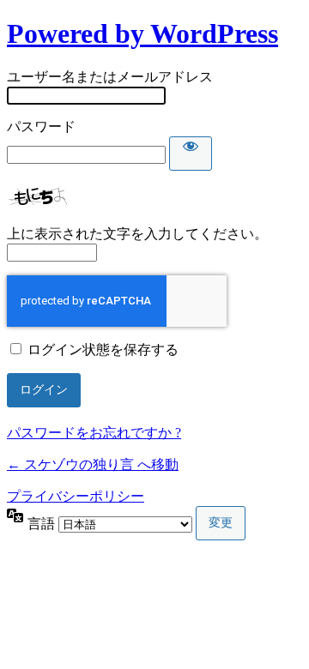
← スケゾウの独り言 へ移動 (93, 464)
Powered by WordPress (142, 33)
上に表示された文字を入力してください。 (137, 233)
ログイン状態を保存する (103, 349)
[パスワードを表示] (190, 153)
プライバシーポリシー (75, 496)
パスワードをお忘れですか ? (94, 432)
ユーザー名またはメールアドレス (110, 76)
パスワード (41, 126)
